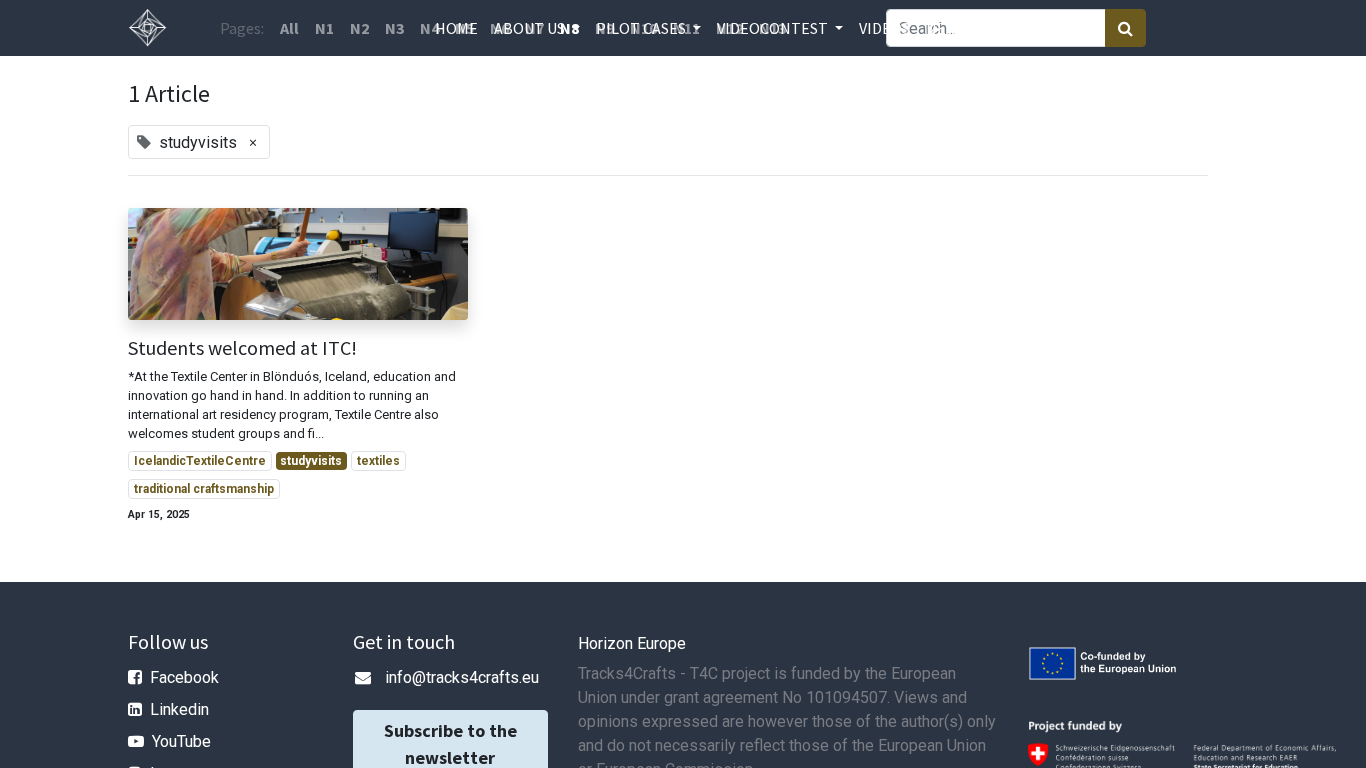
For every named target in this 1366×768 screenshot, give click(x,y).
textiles (378, 461)
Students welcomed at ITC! (242, 348)
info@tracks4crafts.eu (462, 677)
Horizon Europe (632, 643)
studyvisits (311, 461)
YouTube (181, 741)
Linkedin (179, 709)
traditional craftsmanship (204, 489)
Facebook (184, 677)
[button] (989, 28)
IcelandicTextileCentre (200, 461)
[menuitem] (456, 28)
